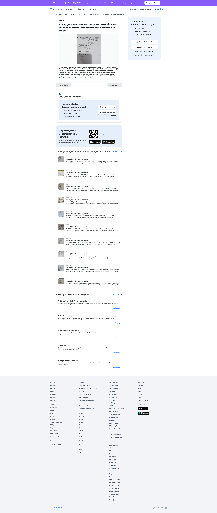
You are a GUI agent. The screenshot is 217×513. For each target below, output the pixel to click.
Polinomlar (112, 456)
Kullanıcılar (69, 9)
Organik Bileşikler (114, 482)
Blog (139, 388)
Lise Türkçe (72, 14)
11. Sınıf (81, 419)
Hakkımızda (93, 9)
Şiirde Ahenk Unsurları (69, 316)
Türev (111, 448)
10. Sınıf (81, 422)
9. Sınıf (81, 425)
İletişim (140, 394)
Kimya (52, 416)
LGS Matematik (113, 417)
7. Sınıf (81, 430)
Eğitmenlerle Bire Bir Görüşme (88, 388)
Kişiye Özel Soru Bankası (86, 400)
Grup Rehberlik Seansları (86, 408)
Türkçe (52, 425)
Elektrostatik (113, 471)
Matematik (53, 407)
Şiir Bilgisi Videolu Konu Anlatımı (88, 295)
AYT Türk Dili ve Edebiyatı (117, 408)
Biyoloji (52, 419)
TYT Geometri (113, 388)
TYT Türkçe (112, 391)
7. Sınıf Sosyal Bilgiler (115, 437)
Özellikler (81, 9)
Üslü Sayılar (112, 453)
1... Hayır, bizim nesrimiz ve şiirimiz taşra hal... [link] (114, 14)
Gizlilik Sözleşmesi (138, 55)
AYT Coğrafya (113, 411)
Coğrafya (53, 428)
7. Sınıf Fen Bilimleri (115, 434)
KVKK (139, 397)
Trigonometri (113, 465)
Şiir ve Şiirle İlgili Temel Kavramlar (88, 14)
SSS (139, 391)
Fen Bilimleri (54, 430)
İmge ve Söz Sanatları (69, 361)
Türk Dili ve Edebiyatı (56, 422)
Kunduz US (53, 394)
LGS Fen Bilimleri (114, 423)
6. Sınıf (81, 433)
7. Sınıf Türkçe (113, 431)
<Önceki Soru (63, 85)
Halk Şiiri (112, 497)
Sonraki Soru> (115, 85)
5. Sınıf (81, 436)
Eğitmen (52, 388)
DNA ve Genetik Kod (115, 479)
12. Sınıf (81, 416)
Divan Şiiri (112, 500)
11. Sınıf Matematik (114, 414)
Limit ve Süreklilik (114, 445)
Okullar (52, 391)
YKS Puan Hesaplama (56, 444)
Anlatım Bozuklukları (115, 494)
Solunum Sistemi (114, 491)
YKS (80, 444)
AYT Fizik (112, 400)
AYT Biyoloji (112, 406)
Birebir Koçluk (83, 391)
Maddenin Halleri (114, 485)
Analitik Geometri (114, 468)
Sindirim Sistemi (114, 488)
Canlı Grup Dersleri (85, 394)
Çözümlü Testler (84, 406)
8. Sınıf (81, 428)
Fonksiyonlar (113, 459)
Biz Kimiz (140, 385)
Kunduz (58, 14)
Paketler (52, 397)
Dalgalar (111, 474)
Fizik (51, 413)
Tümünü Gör (116, 151)
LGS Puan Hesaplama (56, 447)
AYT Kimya (112, 403)
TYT (80, 450)
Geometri (53, 410)
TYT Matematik (113, 385)
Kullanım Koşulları (150, 54)
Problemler (112, 462)
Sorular (65, 14)
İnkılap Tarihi (54, 433)
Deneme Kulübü (84, 397)
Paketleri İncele (159, 9)
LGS (80, 452)
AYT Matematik (113, 394)
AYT (80, 447)
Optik (110, 477)
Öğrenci (52, 385)
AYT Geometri (113, 397)
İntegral (111, 451)
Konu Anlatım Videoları (86, 403)
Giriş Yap (133, 9)
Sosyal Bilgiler (54, 436)
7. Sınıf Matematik (114, 429)
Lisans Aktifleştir (145, 9)
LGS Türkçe (112, 420)
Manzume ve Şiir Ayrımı (69, 331)
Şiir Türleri (64, 346)
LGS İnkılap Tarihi (114, 426)
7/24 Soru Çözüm (84, 385)
